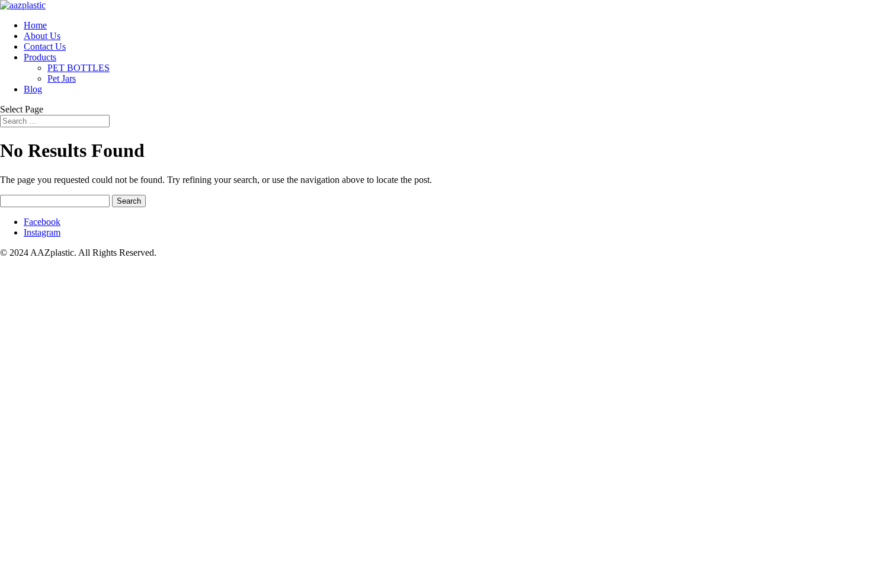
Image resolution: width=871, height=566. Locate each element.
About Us (42, 36)
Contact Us (45, 46)
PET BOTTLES (78, 68)
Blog (33, 89)
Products (40, 57)
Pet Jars (61, 78)
